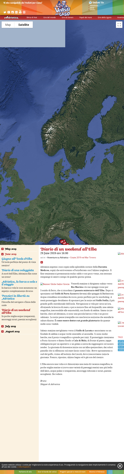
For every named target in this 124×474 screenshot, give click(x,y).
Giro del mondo (49, 18)
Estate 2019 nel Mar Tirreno (83, 258)
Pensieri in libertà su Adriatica (16, 297)
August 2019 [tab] (12, 331)
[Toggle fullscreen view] (119, 24)
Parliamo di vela (25, 472)
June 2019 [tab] (10, 254)
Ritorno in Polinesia (96, 472)
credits (92, 10)
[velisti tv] (96, 4)
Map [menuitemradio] (8, 24)
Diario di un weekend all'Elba (16, 311)
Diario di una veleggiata (18, 270)
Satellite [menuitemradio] (23, 24)
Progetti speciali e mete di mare (72, 472)
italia (120, 344)
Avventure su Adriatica (57, 258)
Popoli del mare (85, 18)
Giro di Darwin (67, 18)
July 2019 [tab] (10, 326)
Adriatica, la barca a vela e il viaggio (19, 282)
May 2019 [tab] (10, 249)
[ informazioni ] (24, 467)
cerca (92, 8)
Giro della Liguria (104, 18)
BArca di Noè (32, 18)
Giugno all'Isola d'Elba (17, 259)
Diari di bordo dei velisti (47, 472)
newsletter (94, 6)
